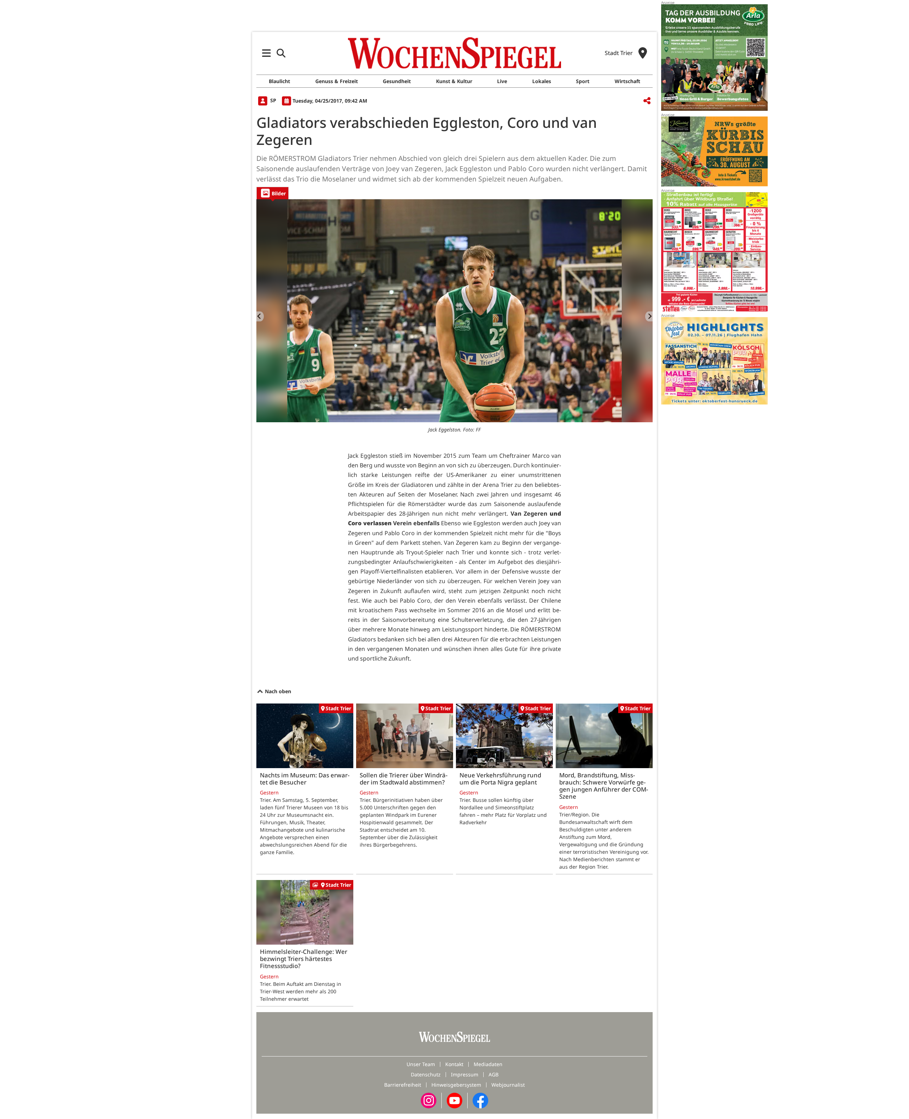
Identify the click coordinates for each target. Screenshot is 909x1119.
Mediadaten (488, 1064)
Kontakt (454, 1064)
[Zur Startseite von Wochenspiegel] (454, 53)
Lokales (541, 81)
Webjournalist (508, 1084)
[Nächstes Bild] (649, 316)
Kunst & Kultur (454, 81)
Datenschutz (426, 1074)
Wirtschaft (627, 81)
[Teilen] (647, 101)
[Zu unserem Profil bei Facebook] (480, 1099)
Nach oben (277, 691)
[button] (266, 53)
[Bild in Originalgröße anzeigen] (454, 310)
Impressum (464, 1074)
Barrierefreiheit (402, 1084)
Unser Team (421, 1064)
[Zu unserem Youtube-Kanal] (454, 1099)
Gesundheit (397, 81)
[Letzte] (260, 316)
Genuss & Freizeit (336, 81)
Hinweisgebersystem (456, 1084)
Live (502, 81)
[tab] (272, 193)
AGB (494, 1074)
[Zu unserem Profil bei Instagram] (428, 1099)
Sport (582, 81)
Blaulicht (279, 81)
